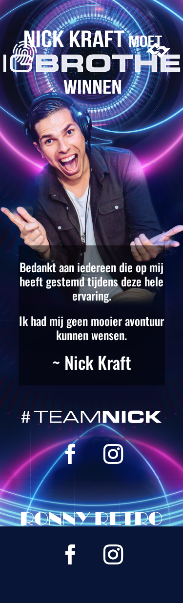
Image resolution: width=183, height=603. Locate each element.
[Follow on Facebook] (70, 454)
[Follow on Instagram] (113, 454)
